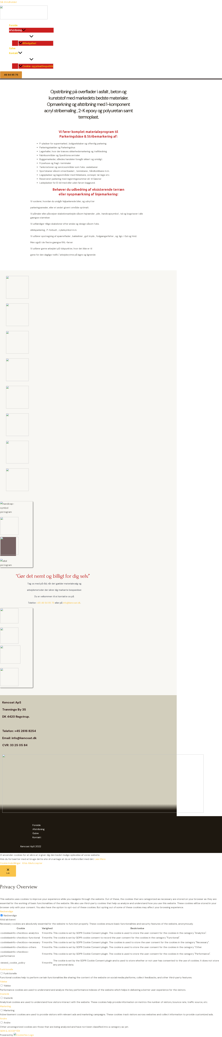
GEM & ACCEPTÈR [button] (10, 1030)
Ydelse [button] (3, 981)
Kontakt (13, 53)
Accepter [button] (37, 863)
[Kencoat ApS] (24, 18)
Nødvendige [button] (6, 911)
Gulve (12, 48)
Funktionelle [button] (6, 969)
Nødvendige (10, 915)
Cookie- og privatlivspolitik (38, 66)
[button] (24, 30)
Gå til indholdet (8, 2)
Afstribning (15, 30)
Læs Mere (100, 859)
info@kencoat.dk (71, 602)
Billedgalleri (29, 43)
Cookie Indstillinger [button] (10, 863)
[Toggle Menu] (31, 36)
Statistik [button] (4, 994)
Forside (13, 25)
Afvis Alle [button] (27, 863)
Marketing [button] (5, 1006)
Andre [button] (3, 1018)
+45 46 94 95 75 (45, 602)
